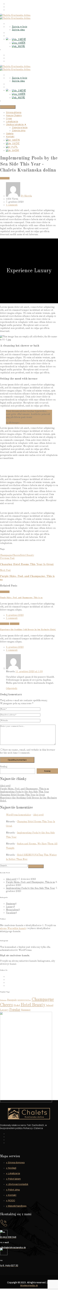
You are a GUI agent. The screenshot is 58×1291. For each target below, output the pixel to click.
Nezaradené (12, 910)
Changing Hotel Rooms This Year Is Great (22, 795)
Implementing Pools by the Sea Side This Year (24, 792)
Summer (26, 1010)
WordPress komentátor (18, 815)
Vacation (5, 178)
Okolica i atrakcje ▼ (16, 124)
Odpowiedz (11, 688)
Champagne (6, 555)
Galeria (10, 33)
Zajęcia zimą (18, 30)
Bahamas (3, 1000)
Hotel (17, 1005)
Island (49, 1005)
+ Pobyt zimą (13, 1189)
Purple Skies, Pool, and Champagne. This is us (21, 598)
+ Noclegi (11, 1168)
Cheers (16, 555)
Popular (14, 1009)
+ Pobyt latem (13, 1179)
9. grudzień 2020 (15, 615)
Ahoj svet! (5, 786)
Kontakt (10, 36)
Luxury (10, 907)
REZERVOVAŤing (24, 1000)
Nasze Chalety (13, 7)
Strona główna (14, 4)
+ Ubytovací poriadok (17, 1184)
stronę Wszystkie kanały (13, 928)
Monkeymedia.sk (29, 1285)
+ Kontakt (11, 1195)
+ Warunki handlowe (16, 1206)
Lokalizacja (12, 24)
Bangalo (12, 1000)
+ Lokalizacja (13, 1173)
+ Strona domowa (15, 1162)
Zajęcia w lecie (19, 27)
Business (4, 624)
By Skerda (26, 196)
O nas (9, 10)
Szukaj (3, 767)
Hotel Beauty (27, 555)
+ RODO (10, 1200)
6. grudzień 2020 (15, 647)
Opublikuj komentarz (17, 760)
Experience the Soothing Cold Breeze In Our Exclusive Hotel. (28, 630)
